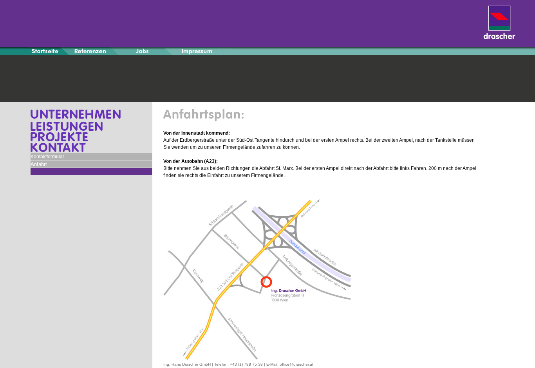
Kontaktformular (47, 156)
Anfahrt (39, 164)
